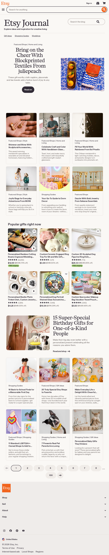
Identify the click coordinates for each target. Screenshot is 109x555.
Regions (39, 551)
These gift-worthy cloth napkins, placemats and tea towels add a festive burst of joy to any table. (28, 80)
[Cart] (104, 3)
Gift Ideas (8, 36)
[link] (7, 468)
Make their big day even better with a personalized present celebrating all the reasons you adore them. (71, 342)
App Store (11, 524)
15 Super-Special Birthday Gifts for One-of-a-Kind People (73, 325)
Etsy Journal (26, 23)
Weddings (36, 36)
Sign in (89, 3)
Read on (28, 89)
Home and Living (35, 44)
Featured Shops (20, 44)
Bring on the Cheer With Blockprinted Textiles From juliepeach (29, 60)
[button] (9, 539)
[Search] (104, 9)
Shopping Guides (22, 36)
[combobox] (53, 9)
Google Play (31, 524)
